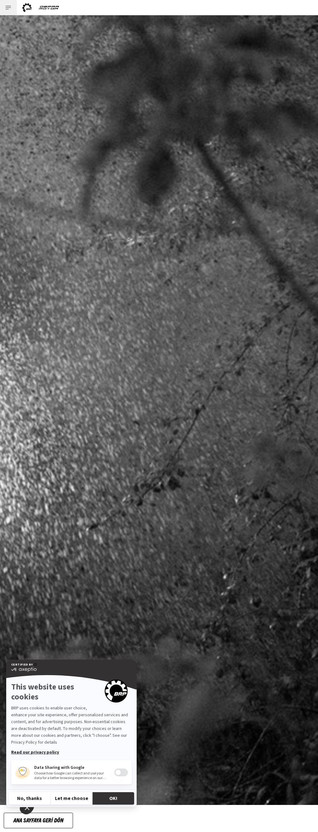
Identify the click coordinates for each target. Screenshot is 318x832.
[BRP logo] (27, 7)
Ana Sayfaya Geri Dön (38, 820)
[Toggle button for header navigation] (8, 7)
